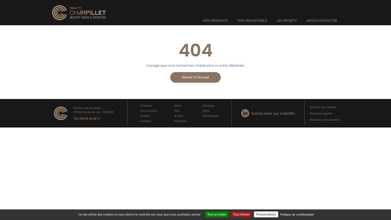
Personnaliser (266, 214)
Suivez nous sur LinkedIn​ (273, 113)
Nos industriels (252, 20)
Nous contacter (321, 20)
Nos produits (215, 20)
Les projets (287, 20)
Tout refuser (241, 214)
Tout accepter (216, 214)
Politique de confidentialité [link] (297, 214)
